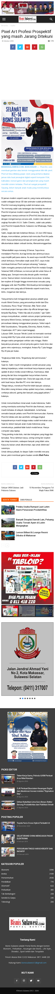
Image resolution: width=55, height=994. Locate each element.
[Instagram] (24, 980)
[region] (27, 584)
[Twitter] (31, 980)
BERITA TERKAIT (10, 500)
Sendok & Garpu (8, 897)
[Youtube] (38, 980)
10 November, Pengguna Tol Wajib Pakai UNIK (41, 489)
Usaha (12, 25)
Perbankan (6, 889)
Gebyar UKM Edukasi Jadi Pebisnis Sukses (12, 489)
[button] (51, 19)
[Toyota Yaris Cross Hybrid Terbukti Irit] (8, 826)
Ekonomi (5, 869)
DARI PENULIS (26, 500)
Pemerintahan (7, 877)
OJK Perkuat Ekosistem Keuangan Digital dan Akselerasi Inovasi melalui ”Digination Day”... (35, 791)
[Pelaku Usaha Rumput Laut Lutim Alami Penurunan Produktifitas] (8, 509)
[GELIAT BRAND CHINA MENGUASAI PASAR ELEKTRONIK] (8, 839)
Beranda (4, 25)
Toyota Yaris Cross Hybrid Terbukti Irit (33, 823)
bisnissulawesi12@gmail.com (33, 962)
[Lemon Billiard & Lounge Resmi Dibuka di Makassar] (8, 535)
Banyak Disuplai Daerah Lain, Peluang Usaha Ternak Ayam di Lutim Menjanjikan (35, 522)
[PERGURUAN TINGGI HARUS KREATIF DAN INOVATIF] (8, 852)
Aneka (4, 873)
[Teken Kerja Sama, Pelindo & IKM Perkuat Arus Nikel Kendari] (8, 778)
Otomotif (5, 885)
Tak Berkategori (8, 893)
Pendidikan (6, 881)
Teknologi (5, 902)
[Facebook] (16, 980)
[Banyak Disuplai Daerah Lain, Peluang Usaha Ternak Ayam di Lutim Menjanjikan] (8, 522)
